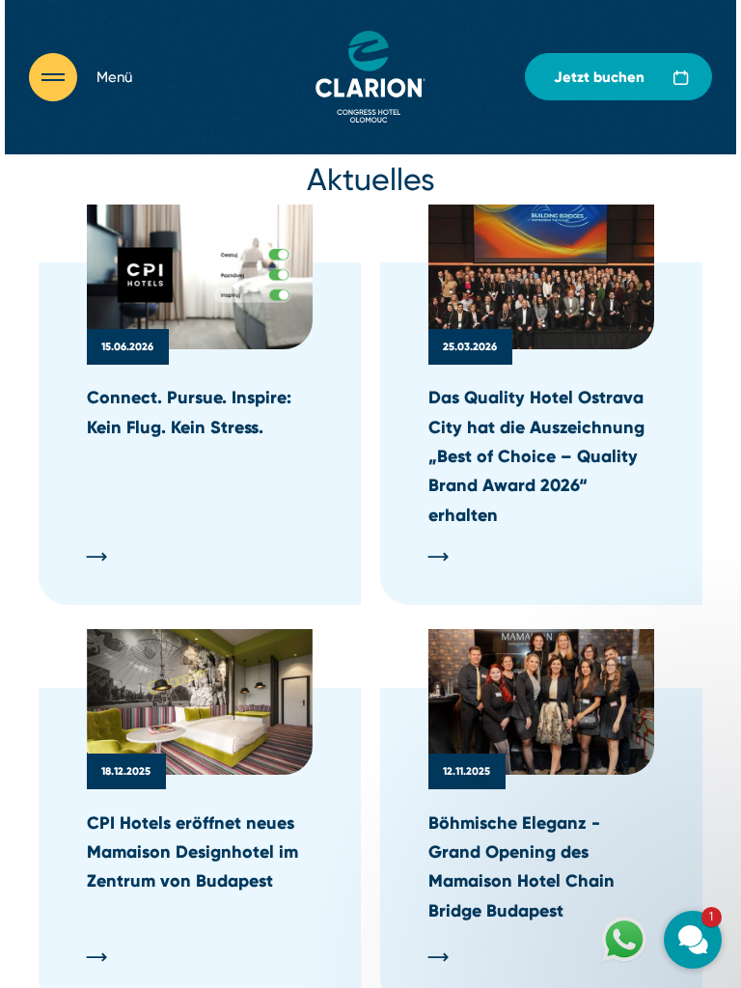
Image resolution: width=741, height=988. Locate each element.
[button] (577, 700)
